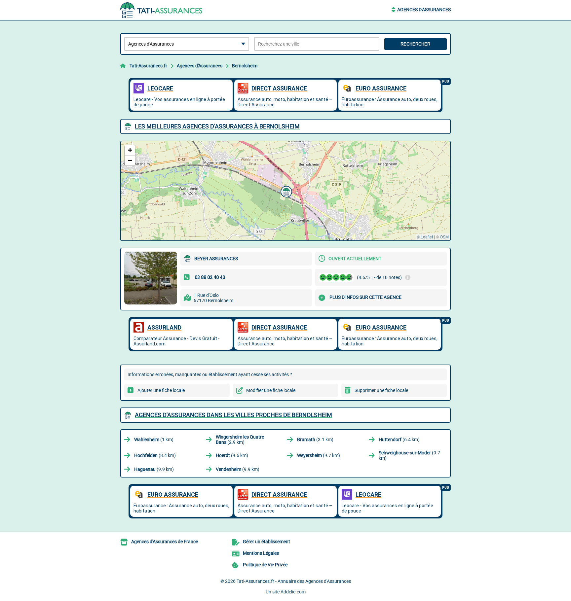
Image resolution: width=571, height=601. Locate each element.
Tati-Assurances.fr (148, 65)
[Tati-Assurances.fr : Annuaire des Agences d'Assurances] (161, 10)
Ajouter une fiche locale (161, 390)
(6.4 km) (399, 439)
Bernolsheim (244, 65)
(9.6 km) (232, 455)
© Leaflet (425, 236)
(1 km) (153, 439)
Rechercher (415, 44)
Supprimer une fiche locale (381, 390)
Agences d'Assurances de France (164, 541)
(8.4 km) (155, 455)
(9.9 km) (154, 469)
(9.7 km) (318, 455)
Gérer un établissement (266, 541)
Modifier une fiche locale (270, 390)
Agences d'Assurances (424, 9)
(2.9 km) (240, 439)
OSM (444, 236)
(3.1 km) (315, 439)
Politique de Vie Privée (265, 564)
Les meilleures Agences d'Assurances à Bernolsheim (217, 126)
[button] (285, 191)
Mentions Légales (261, 553)
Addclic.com (293, 591)
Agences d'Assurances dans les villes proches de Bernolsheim (233, 414)
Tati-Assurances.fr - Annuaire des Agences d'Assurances (294, 581)
